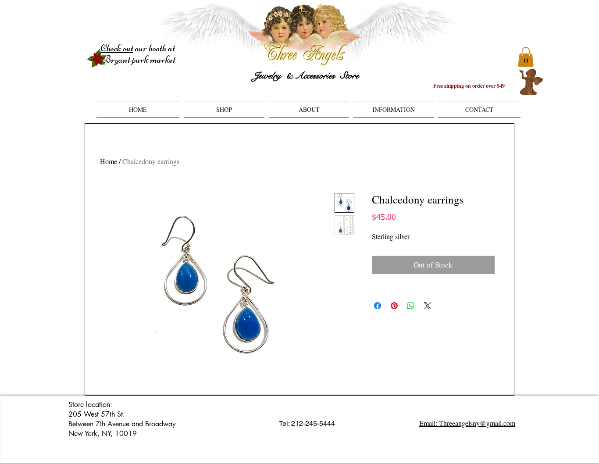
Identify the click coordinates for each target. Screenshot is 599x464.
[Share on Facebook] (377, 305)
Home (108, 161)
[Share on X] (427, 305)
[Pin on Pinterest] (394, 305)
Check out (116, 48)
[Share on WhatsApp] (411, 305)
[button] (525, 57)
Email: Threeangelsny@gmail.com (467, 423)
